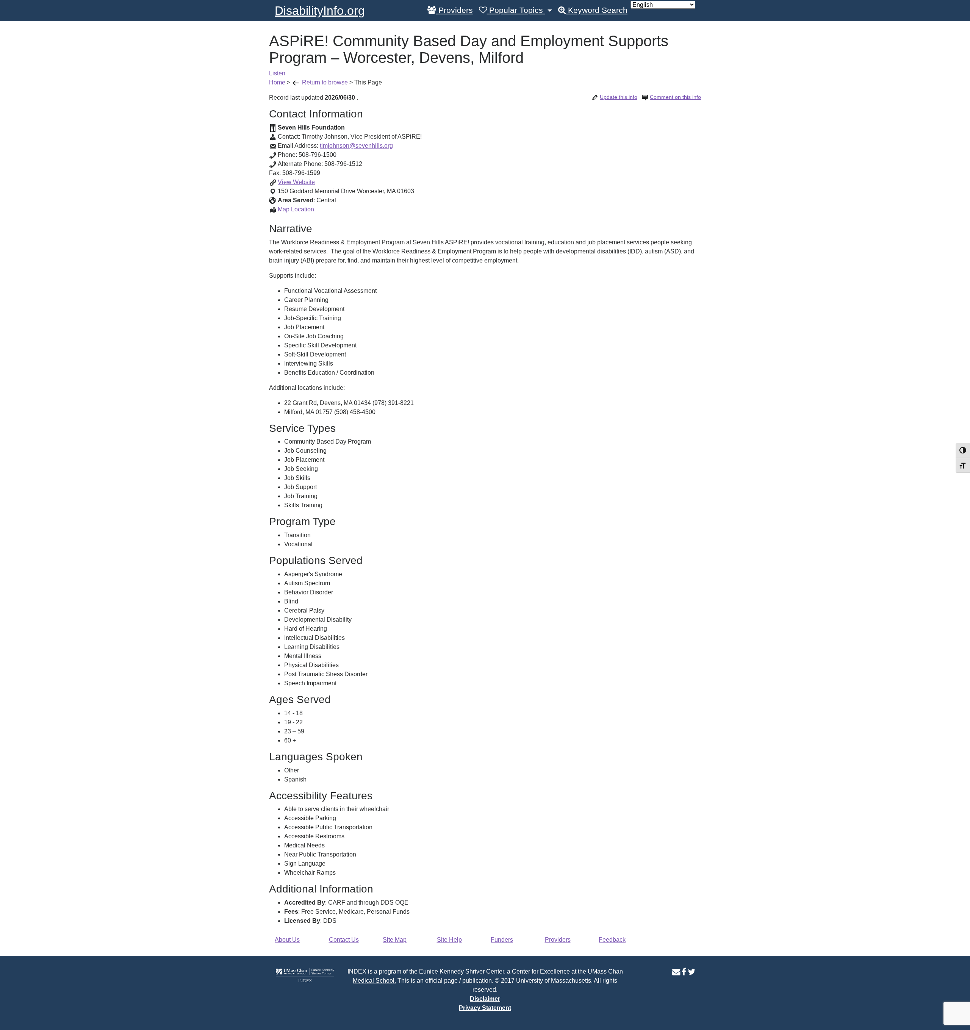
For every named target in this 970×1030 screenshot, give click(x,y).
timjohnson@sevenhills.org (356, 145)
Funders (502, 939)
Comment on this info (675, 97)
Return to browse (325, 82)
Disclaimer (485, 999)
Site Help (449, 939)
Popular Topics (516, 10)
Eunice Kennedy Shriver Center (461, 971)
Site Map (395, 939)
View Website (296, 182)
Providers (454, 10)
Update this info (618, 97)
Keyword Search (596, 10)
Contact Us (344, 939)
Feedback (612, 939)
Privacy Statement (485, 1008)
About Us (287, 939)
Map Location (296, 209)
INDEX (356, 971)
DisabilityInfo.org (320, 10)
